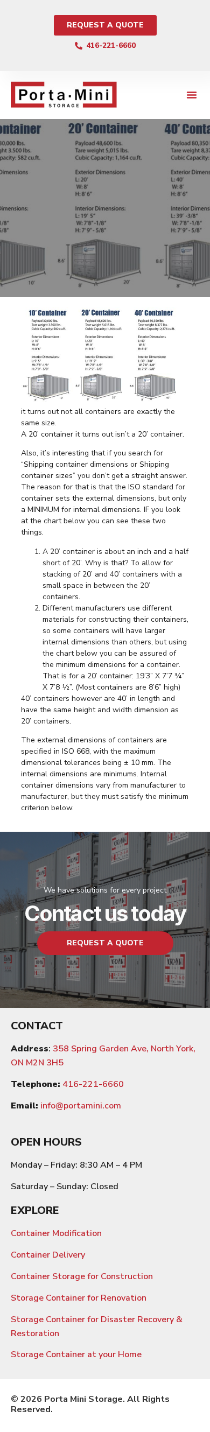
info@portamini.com (80, 1106)
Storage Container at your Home (76, 1354)
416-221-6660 (93, 1084)
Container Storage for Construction (82, 1276)
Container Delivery (48, 1255)
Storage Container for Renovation (78, 1298)
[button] (192, 95)
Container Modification (56, 1233)
